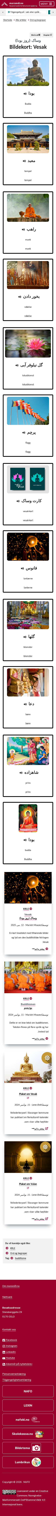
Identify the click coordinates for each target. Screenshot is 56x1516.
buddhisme (20, 1258)
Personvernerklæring (14, 1373)
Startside (7, 20)
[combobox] (36, 12)
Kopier (47, 35)
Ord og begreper (18, 1253)
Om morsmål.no (11, 1286)
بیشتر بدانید (38, 949)
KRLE (26, 909)
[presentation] (28, 888)
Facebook (11, 1339)
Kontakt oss (9, 1329)
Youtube (10, 1357)
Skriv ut (34, 35)
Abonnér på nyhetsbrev (18, 1363)
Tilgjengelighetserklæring (16, 1379)
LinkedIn (10, 1351)
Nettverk (7, 1296)
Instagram (11, 1345)
